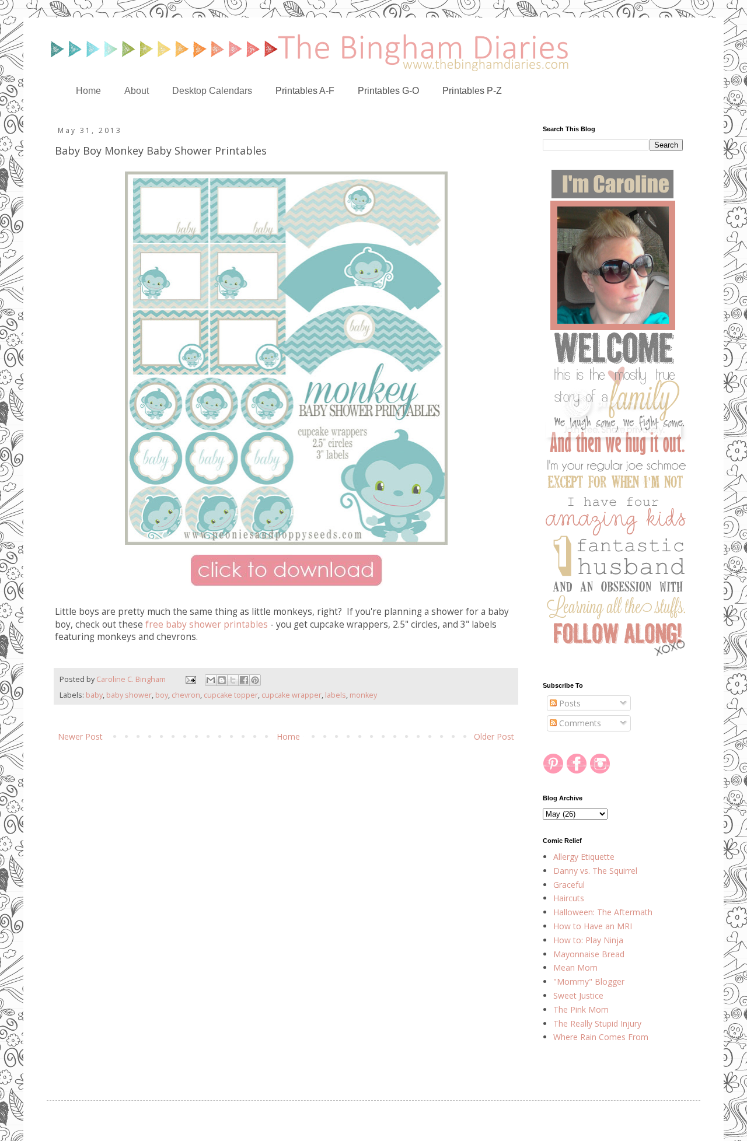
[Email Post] (190, 679)
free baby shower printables (206, 624)
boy (161, 695)
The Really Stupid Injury (597, 1023)
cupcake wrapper (291, 695)
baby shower (129, 695)
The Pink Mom (581, 1009)
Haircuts (568, 898)
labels (335, 695)
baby (94, 695)
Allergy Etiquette (584, 856)
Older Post (494, 736)
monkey (363, 695)
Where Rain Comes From (600, 1036)
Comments (579, 723)
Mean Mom (575, 967)
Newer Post (80, 736)
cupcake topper (231, 695)
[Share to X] (233, 680)
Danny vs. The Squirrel (595, 870)
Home (88, 91)
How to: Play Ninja (588, 940)
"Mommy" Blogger (588, 981)
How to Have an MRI (592, 926)
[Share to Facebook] (244, 680)
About (136, 91)
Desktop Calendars (212, 91)
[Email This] (211, 680)
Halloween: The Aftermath (602, 912)
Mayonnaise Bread (588, 954)
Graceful (569, 884)
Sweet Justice (578, 995)
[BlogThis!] (222, 680)
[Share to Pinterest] (255, 680)
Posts (569, 703)
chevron (186, 695)
